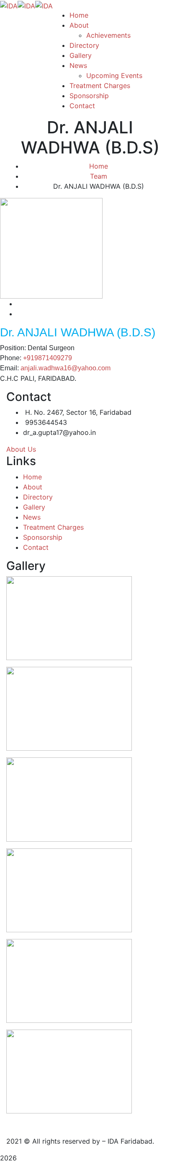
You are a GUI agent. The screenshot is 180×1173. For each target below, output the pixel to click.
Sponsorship (42, 537)
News (32, 517)
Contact (36, 547)
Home (98, 166)
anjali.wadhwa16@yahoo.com (66, 368)
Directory (38, 497)
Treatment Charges (53, 527)
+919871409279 (47, 358)
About (32, 487)
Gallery (34, 507)
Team (98, 176)
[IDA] (9, 5)
